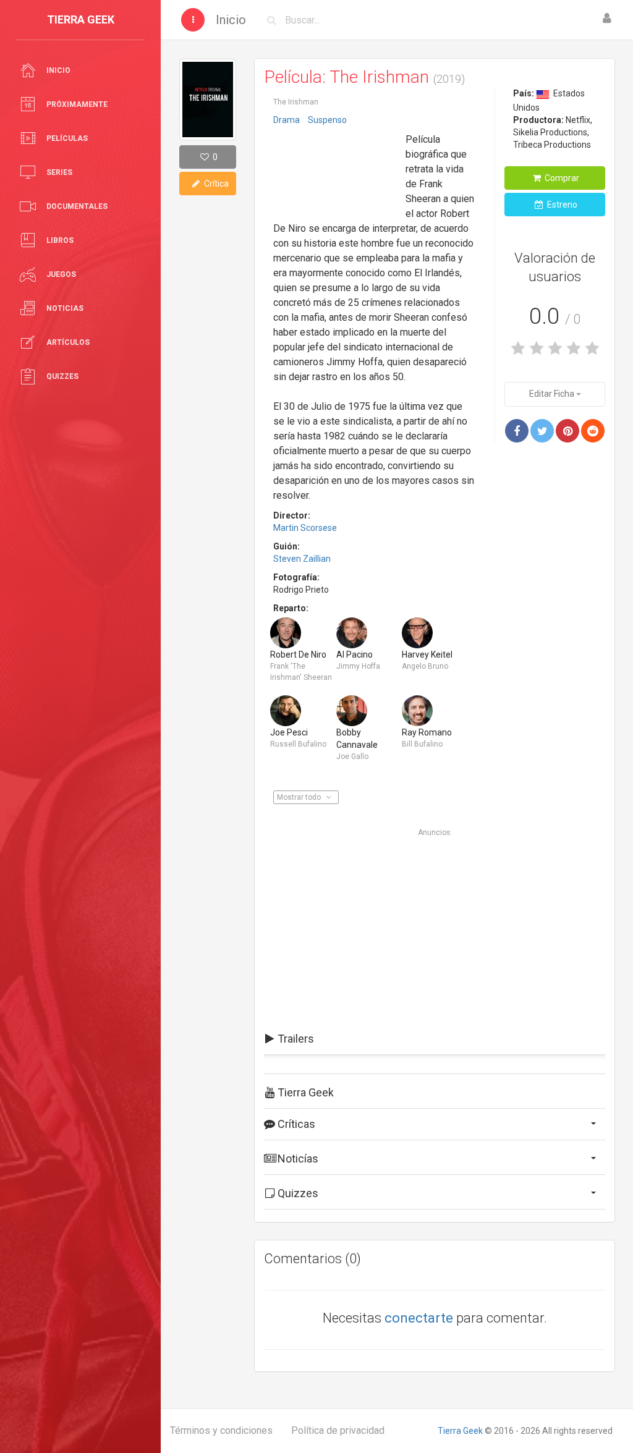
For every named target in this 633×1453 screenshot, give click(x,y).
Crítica (215, 184)
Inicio (231, 19)
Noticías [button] (296, 1158)
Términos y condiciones (221, 1430)
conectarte (418, 1318)
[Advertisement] (335, 169)
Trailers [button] (294, 1038)
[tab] (434, 1038)
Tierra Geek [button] (304, 1092)
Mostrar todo (300, 797)
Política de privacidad (337, 1430)
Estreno (561, 205)
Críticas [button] (295, 1123)
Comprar (561, 178)
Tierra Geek (460, 1431)
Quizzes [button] (296, 1193)
